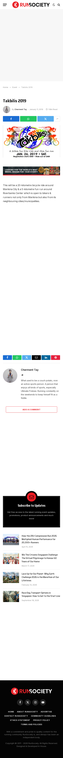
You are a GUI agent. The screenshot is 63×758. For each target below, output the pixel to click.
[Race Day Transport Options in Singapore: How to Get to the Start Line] (11, 596)
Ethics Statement (20, 720)
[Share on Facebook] (11, 119)
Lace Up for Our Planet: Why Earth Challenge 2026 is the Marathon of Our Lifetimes (40, 577)
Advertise (46, 712)
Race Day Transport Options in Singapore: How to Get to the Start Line (41, 594)
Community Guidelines (43, 716)
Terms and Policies (31, 724)
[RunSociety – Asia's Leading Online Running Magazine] (31, 5)
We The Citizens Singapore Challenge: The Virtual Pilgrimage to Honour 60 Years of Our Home (40, 558)
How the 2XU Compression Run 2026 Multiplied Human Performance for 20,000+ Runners (39, 539)
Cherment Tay (21, 109)
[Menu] (5, 4)
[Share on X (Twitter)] (45, 119)
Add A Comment (31, 409)
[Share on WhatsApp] (28, 119)
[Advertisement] (31, 45)
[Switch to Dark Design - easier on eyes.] (54, 5)
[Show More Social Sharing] (57, 119)
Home (11, 712)
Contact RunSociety (16, 716)
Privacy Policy (41, 720)
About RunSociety (27, 712)
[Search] (58, 4)
